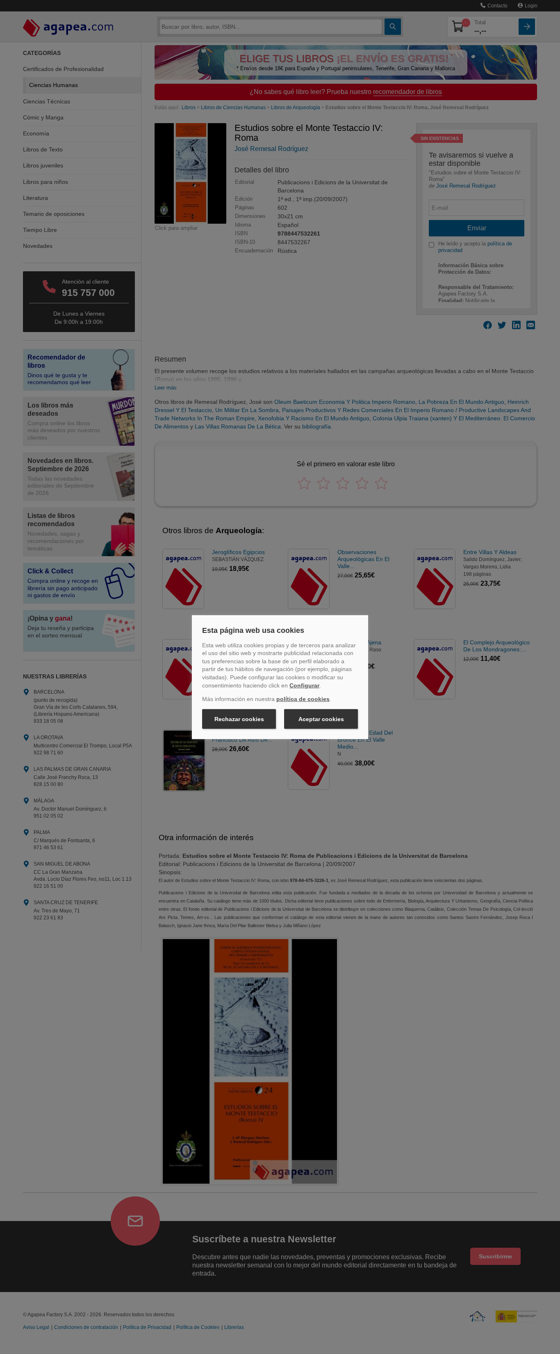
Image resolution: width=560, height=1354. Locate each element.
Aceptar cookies (321, 719)
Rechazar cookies (239, 719)
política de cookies (303, 699)
